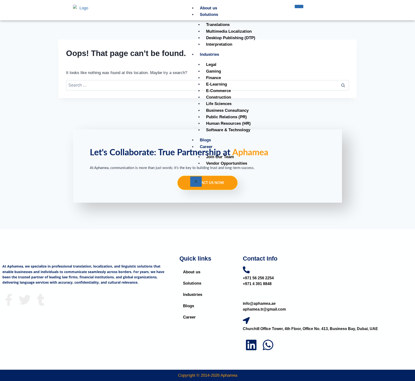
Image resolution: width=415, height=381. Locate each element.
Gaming (213, 71)
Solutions (209, 14)
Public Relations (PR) (226, 117)
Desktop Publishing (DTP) (230, 38)
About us (208, 8)
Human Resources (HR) (228, 123)
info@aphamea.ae (259, 303)
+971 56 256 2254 (258, 278)
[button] (207, 283)
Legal (211, 64)
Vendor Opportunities (226, 163)
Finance (213, 77)
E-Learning (216, 84)
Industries (209, 54)
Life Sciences (219, 103)
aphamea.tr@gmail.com (264, 309)
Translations (218, 24)
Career (206, 146)
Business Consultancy (227, 110)
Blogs (205, 140)
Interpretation (219, 44)
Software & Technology (228, 130)
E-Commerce (218, 90)
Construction (218, 97)
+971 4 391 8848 (257, 284)
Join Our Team (220, 157)
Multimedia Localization (229, 31)
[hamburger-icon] (299, 6)
